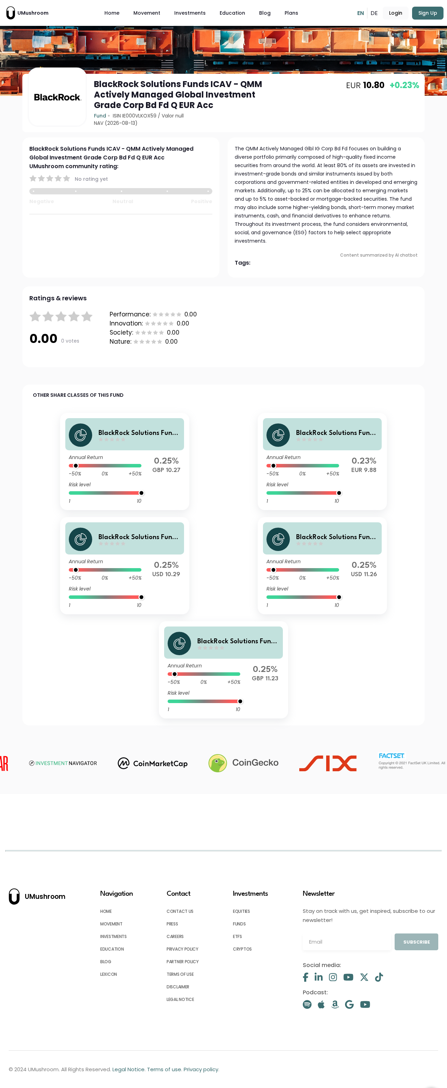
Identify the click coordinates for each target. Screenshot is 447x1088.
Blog (265, 12)
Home (111, 12)
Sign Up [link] (427, 12)
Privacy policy (182, 949)
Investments (190, 12)
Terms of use (180, 974)
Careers (175, 936)
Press (172, 924)
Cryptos (242, 949)
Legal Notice (180, 999)
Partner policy (183, 962)
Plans (291, 12)
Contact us (180, 911)
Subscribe (416, 942)
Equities (241, 911)
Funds (239, 924)
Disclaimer (178, 987)
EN (360, 13)
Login (395, 12)
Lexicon (108, 974)
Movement (146, 12)
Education (232, 12)
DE (374, 13)
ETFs (237, 936)
